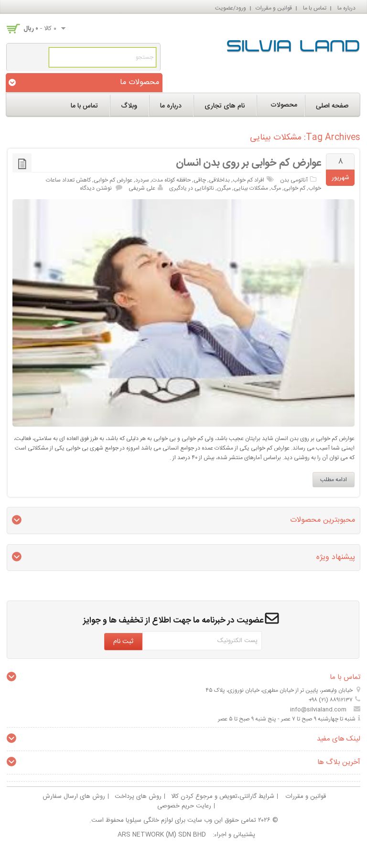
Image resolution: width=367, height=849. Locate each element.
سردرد (142, 180)
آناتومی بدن (294, 180)
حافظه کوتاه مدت (171, 180)
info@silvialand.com (318, 709)
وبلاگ (129, 106)
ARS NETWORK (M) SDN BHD (162, 834)
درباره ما (346, 8)
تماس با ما (314, 8)
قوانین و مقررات (274, 8)
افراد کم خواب (248, 180)
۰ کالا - (39, 28)
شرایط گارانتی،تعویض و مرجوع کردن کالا (222, 796)
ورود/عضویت (230, 8)
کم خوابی (294, 188)
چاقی (200, 180)
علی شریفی (142, 188)
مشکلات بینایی (251, 188)
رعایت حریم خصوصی (184, 806)
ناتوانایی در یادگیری (191, 188)
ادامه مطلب (333, 479)
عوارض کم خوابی (113, 180)
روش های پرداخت (138, 796)
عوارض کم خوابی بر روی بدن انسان (248, 163)
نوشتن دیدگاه (96, 188)
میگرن (224, 188)
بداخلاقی (219, 180)
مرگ (276, 188)
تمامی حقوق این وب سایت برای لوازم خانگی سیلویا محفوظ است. (172, 820)
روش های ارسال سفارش (74, 796)
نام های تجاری (225, 106)
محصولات (283, 105)
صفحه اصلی (332, 106)
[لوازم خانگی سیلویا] (293, 44)
